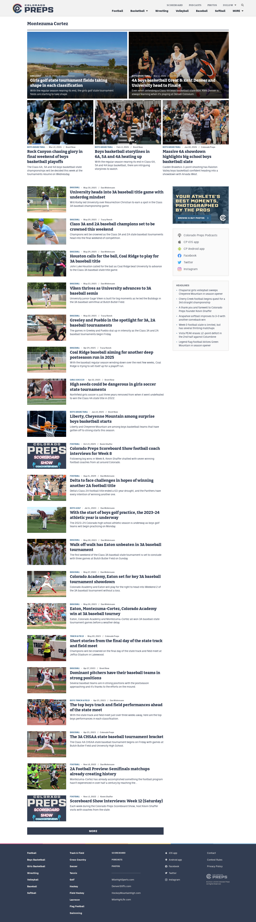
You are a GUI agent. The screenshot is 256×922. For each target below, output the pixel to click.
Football (117, 10)
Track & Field (77, 853)
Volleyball (182, 10)
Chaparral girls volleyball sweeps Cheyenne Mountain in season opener (201, 292)
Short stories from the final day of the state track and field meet (116, 643)
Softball (220, 10)
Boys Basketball (36, 859)
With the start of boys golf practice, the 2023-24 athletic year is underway (114, 515)
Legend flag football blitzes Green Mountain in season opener (198, 343)
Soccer (73, 866)
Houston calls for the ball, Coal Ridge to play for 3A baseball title (114, 258)
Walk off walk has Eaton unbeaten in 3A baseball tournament (115, 547)
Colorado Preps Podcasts (200, 235)
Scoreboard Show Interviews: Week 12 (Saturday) (116, 801)
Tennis (73, 873)
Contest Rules (214, 859)
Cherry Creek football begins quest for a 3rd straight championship (202, 300)
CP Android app (194, 249)
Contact (211, 853)
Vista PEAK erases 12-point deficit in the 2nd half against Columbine (200, 335)
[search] (242, 4)
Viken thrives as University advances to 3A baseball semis (110, 290)
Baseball (201, 10)
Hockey (74, 886)
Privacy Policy (215, 866)
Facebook (190, 255)
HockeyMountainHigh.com (126, 893)
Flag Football (77, 906)
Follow (228, 5)
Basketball (137, 10)
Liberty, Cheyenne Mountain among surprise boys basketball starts (112, 419)
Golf (72, 879)
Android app (175, 859)
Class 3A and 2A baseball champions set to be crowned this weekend (112, 226)
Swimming (76, 913)
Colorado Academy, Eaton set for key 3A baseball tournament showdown (115, 579)
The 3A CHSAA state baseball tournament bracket (116, 737)
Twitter (188, 262)
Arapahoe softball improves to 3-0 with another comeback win (202, 318)
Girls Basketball (36, 866)
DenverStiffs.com (121, 886)
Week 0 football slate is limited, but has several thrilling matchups (200, 326)
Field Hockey (77, 893)
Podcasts (195, 5)
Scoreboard (175, 5)
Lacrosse (75, 899)
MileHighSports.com (123, 879)
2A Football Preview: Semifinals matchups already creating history (110, 771)
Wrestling (161, 10)
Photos (212, 5)
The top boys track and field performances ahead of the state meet (116, 707)
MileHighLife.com (121, 899)
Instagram (191, 269)
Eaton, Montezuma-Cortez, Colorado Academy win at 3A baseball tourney (113, 611)
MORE (236, 10)
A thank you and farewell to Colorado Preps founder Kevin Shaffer (200, 309)
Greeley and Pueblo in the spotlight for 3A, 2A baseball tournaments (112, 322)
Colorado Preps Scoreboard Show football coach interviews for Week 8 (115, 451)
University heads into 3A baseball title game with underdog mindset (116, 194)
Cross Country (78, 859)
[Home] (32, 8)
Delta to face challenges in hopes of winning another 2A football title (111, 483)
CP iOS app (191, 242)
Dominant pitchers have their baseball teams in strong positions (115, 675)
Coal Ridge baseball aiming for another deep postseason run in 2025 (111, 354)
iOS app (173, 853)
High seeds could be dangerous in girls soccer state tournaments (113, 386)
